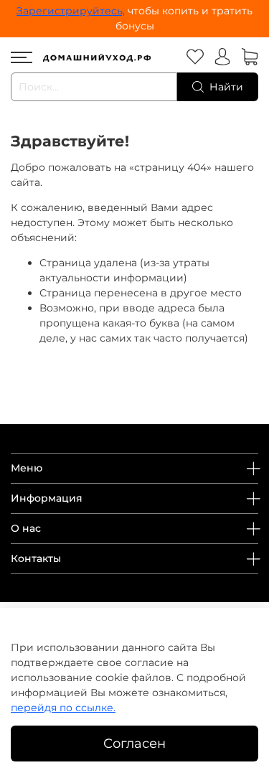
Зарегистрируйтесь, (70, 10)
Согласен (134, 743)
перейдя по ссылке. (63, 707)
